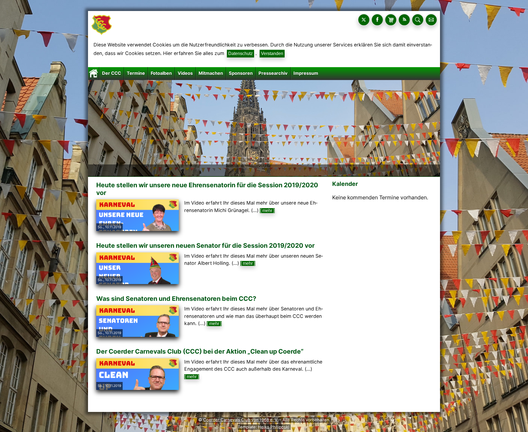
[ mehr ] (267, 210)
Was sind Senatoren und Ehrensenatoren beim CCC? (176, 298)
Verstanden (272, 53)
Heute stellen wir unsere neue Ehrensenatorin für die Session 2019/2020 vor (207, 188)
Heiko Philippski (273, 427)
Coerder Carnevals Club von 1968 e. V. (240, 419)
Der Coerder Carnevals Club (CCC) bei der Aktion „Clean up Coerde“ (200, 351)
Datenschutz (240, 53)
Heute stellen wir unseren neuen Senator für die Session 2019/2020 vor (205, 245)
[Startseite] (93, 73)
